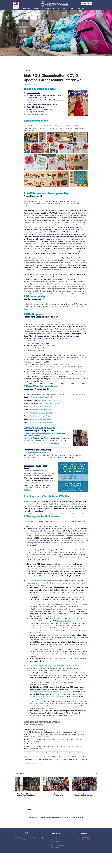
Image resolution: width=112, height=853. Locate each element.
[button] (26, 8)
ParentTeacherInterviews (45, 759)
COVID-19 (40, 753)
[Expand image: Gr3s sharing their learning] (45, 148)
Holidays (78, 753)
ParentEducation (29, 753)
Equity (56, 759)
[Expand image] (42, 137)
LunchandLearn (68, 753)
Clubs (40, 763)
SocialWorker (57, 753)
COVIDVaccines (40, 756)
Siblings (84, 759)
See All (95, 773)
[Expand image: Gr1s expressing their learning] (77, 162)
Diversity (73, 756)
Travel (66, 756)
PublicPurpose (83, 756)
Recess (34, 763)
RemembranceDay (30, 759)
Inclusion (63, 759)
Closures (48, 753)
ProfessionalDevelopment (55, 756)
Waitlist (27, 763)
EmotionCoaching (74, 759)
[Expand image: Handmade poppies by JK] (31, 137)
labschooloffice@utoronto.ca (56, 841)
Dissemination (29, 756)
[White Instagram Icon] (28, 833)
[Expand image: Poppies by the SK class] (79, 179)
